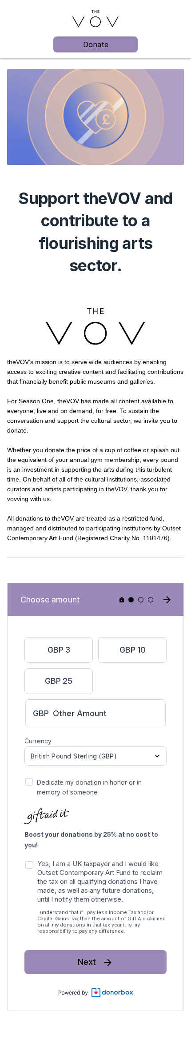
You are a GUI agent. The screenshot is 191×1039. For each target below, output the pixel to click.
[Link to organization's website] (95, 18)
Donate (95, 44)
